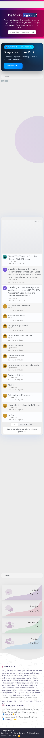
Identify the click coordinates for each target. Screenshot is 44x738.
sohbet (21, 698)
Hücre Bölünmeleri (16, 315)
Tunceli (5, 698)
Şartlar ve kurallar (18, 733)
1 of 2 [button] (15, 424)
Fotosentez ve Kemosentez (20, 395)
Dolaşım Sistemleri (16, 355)
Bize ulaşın (4, 733)
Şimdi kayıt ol (27, 32)
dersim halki (13, 698)
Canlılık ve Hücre (15, 345)
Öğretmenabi (12, 308)
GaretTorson (12, 261)
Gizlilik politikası (33, 733)
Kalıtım (11, 415)
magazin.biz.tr (8, 731)
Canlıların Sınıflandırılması (20, 335)
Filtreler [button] (36, 222)
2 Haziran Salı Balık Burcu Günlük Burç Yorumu (20, 717)
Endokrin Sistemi (15, 375)
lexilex (34, 643)
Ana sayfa (12, 735)
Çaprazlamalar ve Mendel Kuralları (24, 365)
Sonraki (23, 424)
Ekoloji (11, 385)
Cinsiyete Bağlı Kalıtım (18, 325)
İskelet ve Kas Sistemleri (19, 305)
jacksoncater (12, 280)
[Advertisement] (22, 106)
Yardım (3, 735)
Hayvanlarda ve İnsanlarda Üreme (24, 405)
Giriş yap (15, 32)
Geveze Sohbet (31, 698)
